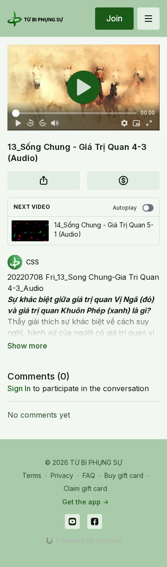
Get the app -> (85, 502)
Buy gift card (123, 475)
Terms (31, 475)
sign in (19, 388)
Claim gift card (85, 488)
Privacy (62, 475)
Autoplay (125, 207)
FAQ (89, 475)
